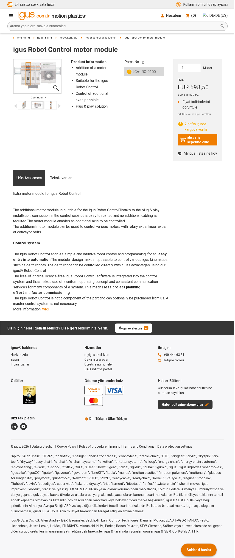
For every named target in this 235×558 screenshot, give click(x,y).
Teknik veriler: (61, 178)
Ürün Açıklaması (29, 178)
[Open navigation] (10, 15)
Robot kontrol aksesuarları (100, 37)
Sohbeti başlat (199, 550)
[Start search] (222, 26)
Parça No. (132, 62)
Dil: (97, 419)
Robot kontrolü (68, 37)
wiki (45, 309)
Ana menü (23, 37)
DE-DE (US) (218, 15)
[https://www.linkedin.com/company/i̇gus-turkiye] (14, 426)
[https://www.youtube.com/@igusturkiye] (23, 426)
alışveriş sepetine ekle (194, 139)
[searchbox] (114, 26)
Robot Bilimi (44, 37)
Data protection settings (174, 446)
